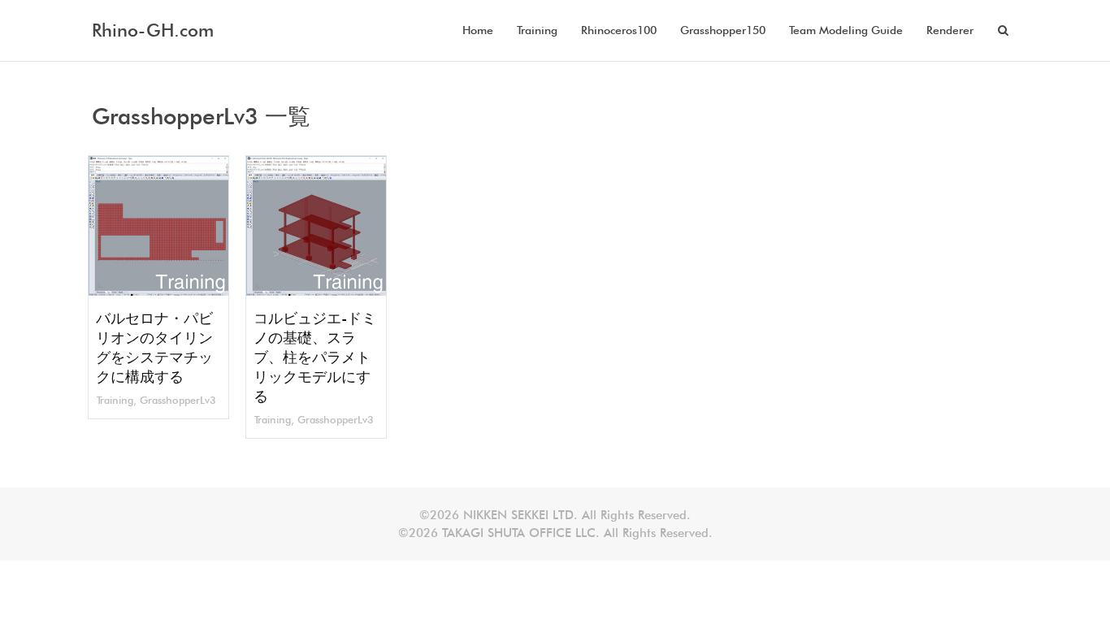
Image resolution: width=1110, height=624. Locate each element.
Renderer (949, 30)
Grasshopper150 (722, 30)
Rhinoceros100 (619, 30)
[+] (158, 226)
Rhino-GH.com (153, 30)
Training (537, 30)
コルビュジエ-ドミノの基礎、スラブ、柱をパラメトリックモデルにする (315, 357)
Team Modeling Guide (846, 30)
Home (477, 30)
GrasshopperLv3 (178, 400)
